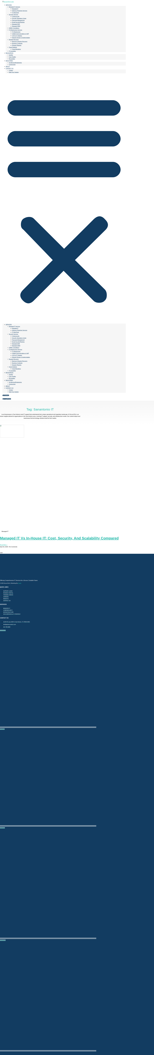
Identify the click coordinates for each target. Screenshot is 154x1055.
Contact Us (9, 68)
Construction (12, 64)
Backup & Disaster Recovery (19, 41)
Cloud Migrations (16, 49)
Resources (9, 53)
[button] (64, 198)
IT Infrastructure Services (15, 30)
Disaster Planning (16, 45)
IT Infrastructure (16, 32)
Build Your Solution (14, 72)
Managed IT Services (14, 7)
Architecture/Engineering (15, 62)
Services (9, 5)
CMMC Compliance (14, 28)
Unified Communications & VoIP (20, 33)
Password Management (18, 20)
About (8, 66)
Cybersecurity (15, 16)
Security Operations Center (19, 18)
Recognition (12, 58)
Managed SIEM (16, 26)
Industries (9, 60)
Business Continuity (17, 43)
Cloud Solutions (13, 47)
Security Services (13, 14)
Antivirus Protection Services (19, 10)
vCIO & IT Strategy (17, 35)
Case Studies (12, 57)
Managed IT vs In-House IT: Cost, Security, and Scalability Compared (59, 538)
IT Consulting (12, 51)
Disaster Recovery (14, 39)
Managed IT (15, 8)
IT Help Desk (15, 12)
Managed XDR (16, 24)
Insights (11, 55)
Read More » (3, 545)
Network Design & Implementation (21, 37)
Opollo (19, 583)
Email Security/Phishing (18, 22)
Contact (11, 70)
